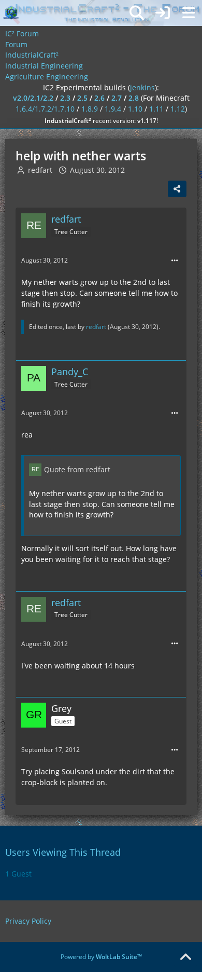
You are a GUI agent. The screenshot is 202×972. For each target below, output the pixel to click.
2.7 (116, 98)
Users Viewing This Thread (63, 852)
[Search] (136, 13)
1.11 (156, 109)
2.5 (82, 98)
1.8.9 (89, 109)
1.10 (135, 109)
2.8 (133, 98)
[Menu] (188, 13)
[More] (174, 260)
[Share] (177, 189)
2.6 (99, 98)
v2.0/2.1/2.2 (33, 98)
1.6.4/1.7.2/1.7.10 (45, 109)
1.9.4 (113, 109)
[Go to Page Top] (185, 957)
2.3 (65, 98)
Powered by (101, 956)
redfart (40, 170)
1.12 (177, 109)
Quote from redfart (77, 469)
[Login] (162, 13)
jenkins (142, 87)
